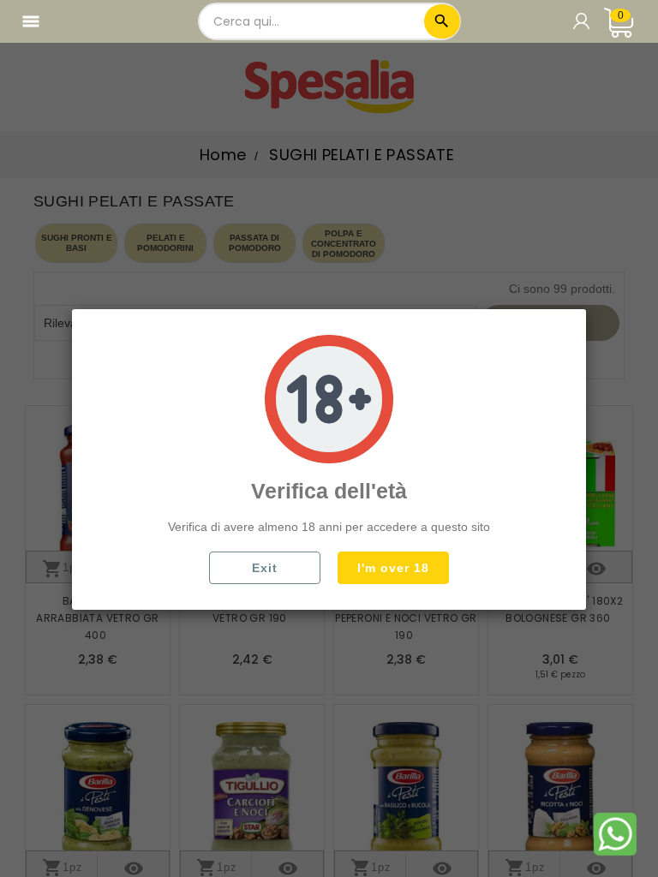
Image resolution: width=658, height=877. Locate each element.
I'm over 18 (393, 568)
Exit (265, 568)
